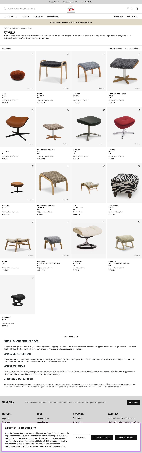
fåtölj (14, 347)
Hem (5, 28)
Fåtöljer (23, 28)
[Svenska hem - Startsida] (71, 9)
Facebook (78, 418)
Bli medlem (133, 402)
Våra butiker (132, 16)
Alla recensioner (43, 419)
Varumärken (52, 16)
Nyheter (25, 16)
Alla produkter (10, 16)
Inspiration (118, 16)
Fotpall (30, 28)
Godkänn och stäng (102, 437)
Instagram (78, 422)
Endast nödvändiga (125, 437)
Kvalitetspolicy (7, 422)
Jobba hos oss (42, 422)
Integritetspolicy (58, 446)
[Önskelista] (132, 9)
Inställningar (81, 437)
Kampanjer (38, 16)
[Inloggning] (127, 9)
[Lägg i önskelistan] (32, 54)
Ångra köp (5, 419)
